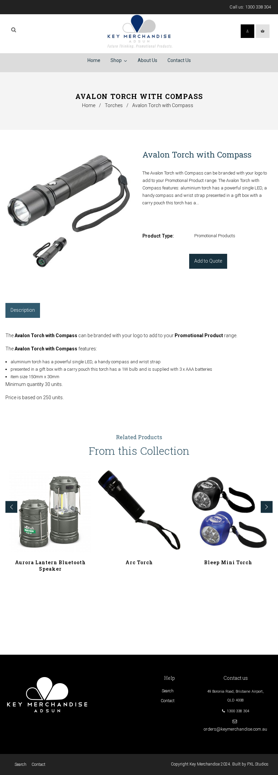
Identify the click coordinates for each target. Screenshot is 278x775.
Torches (114, 105)
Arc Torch (139, 562)
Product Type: (158, 236)
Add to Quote (208, 261)
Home (88, 105)
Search (168, 691)
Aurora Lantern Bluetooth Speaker (50, 565)
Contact (168, 700)
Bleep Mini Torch (228, 562)
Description (23, 310)
